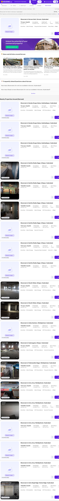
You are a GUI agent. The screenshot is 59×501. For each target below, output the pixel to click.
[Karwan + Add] (30, 1)
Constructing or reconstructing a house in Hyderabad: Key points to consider (33, 67)
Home (1, 9)
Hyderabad (6, 9)
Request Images (9, 31)
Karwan (11, 9)
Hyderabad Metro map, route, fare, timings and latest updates (12, 66)
